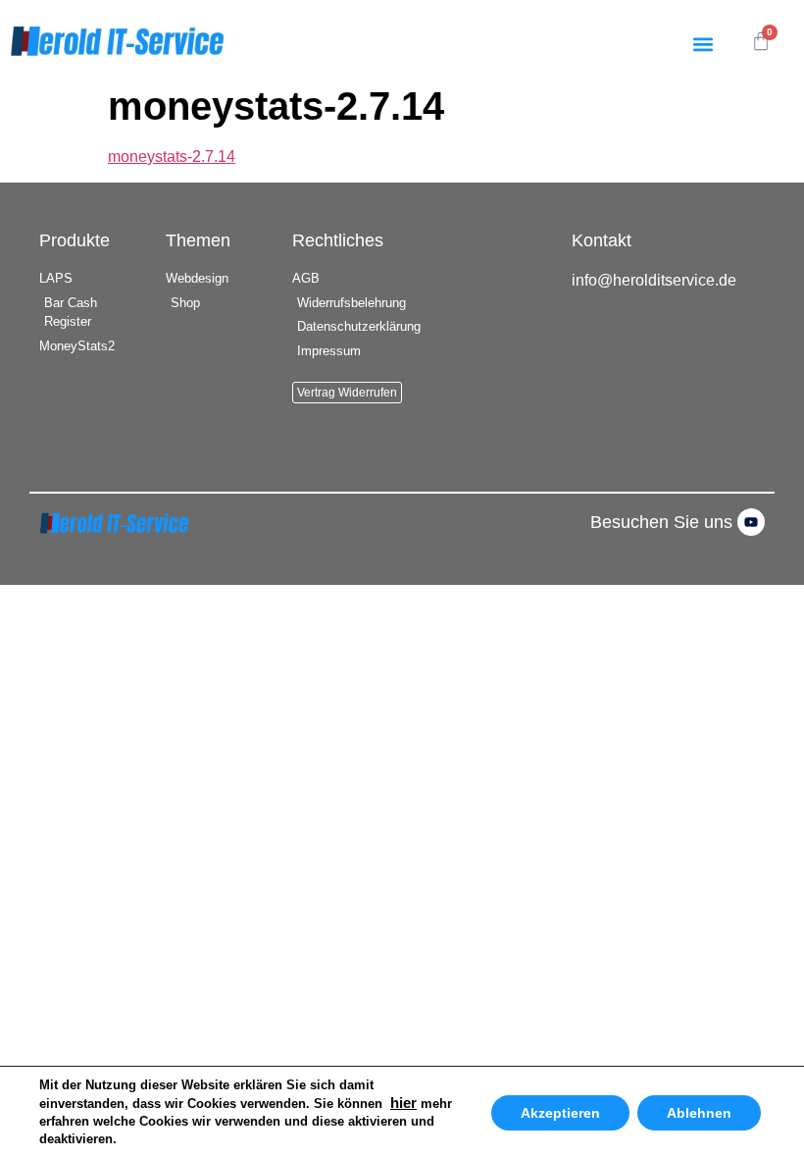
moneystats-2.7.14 (171, 156)
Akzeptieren (560, 1113)
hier (403, 1103)
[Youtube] (751, 522)
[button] (702, 43)
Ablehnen (699, 1113)
